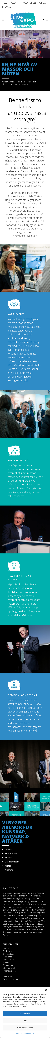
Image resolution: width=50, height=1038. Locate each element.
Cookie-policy (18, 1033)
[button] (46, 990)
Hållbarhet (15, 3)
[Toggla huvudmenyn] (3, 20)
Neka (25, 1020)
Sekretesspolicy (29, 1033)
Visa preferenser (25, 1027)
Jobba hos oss (29, 3)
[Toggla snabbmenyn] (47, 20)
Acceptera (25, 1013)
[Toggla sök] (44, 20)
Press (4, 3)
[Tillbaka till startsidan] (23, 20)
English (8, 7)
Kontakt (42, 3)
